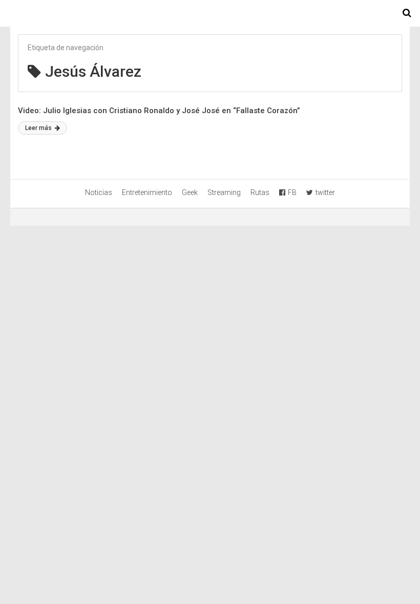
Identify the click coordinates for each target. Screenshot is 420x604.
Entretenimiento (147, 192)
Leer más (39, 128)
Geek (190, 192)
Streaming (224, 192)
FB (292, 192)
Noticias (98, 192)
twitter (325, 192)
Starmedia (210, 13)
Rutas (259, 192)
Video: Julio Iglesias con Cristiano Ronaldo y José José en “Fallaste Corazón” (159, 110)
